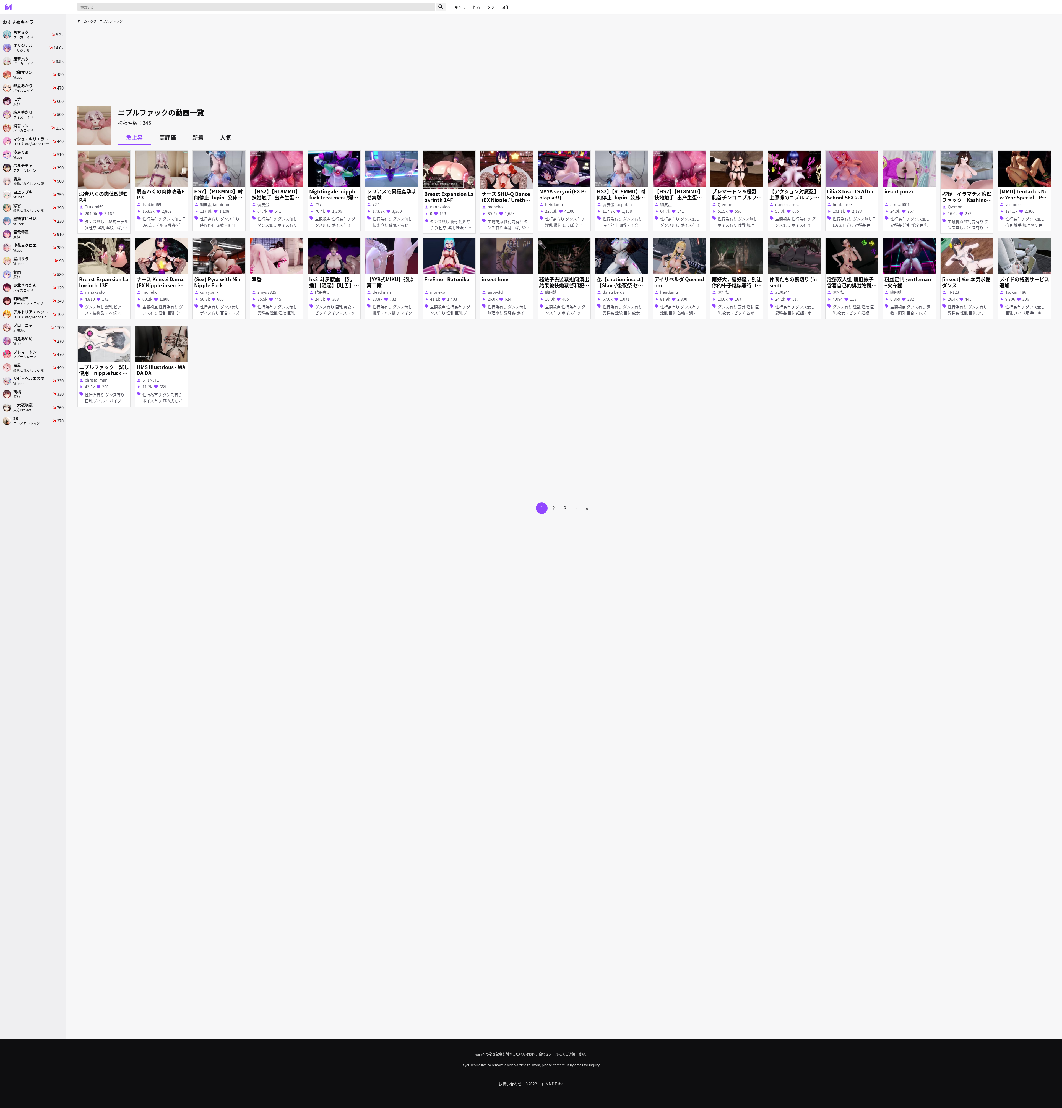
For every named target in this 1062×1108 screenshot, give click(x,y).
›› (586, 508)
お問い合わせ (510, 1083)
